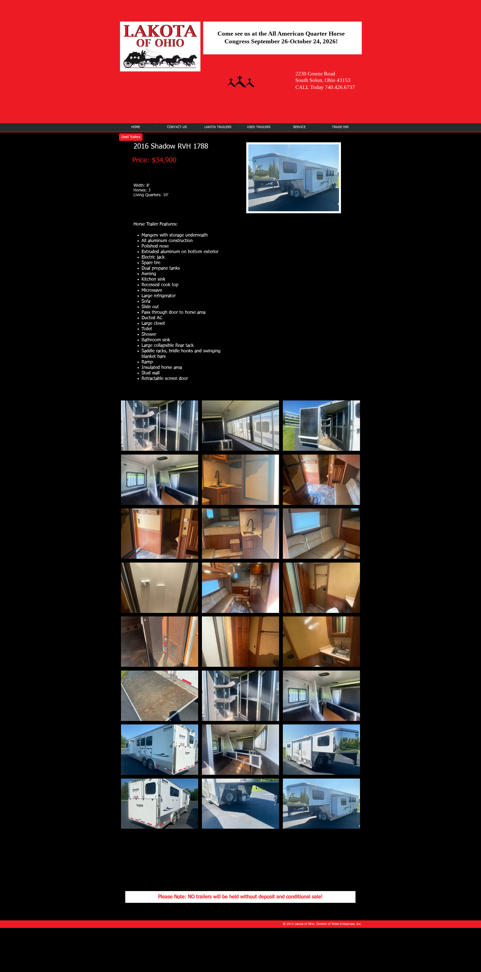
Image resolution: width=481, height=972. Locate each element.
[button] (159, 425)
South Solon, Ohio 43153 (322, 80)
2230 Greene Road (315, 74)
